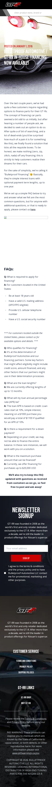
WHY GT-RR (26, 703)
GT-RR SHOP (26, 697)
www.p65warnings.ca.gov (25, 753)
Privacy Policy (26, 666)
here (32, 209)
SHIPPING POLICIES (26, 672)
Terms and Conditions (26, 661)
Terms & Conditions (36, 718)
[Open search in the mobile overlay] (30, 12)
